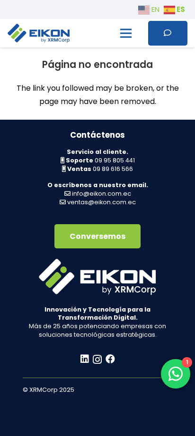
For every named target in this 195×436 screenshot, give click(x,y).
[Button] (167, 33)
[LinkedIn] (84, 359)
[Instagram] (97, 359)
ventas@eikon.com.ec (101, 202)
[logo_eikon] (39, 33)
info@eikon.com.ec (101, 194)
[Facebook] (110, 359)
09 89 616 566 (113, 169)
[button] (126, 33)
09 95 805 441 (115, 160)
